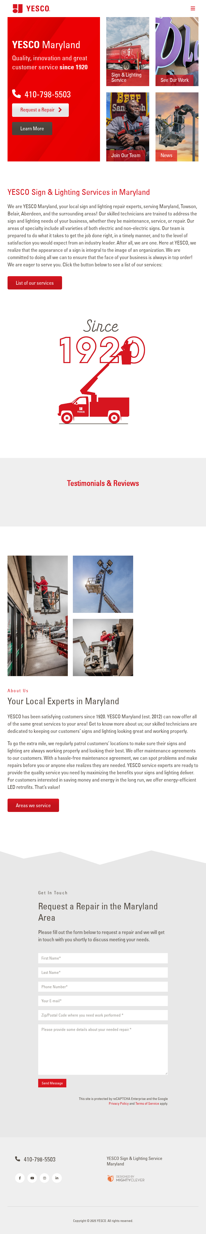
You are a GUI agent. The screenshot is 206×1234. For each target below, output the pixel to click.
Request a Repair (38, 110)
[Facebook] (20, 1178)
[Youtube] (32, 1178)
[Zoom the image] (125, 1178)
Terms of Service (147, 1103)
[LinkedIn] (57, 1178)
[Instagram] (44, 1178)
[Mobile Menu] (192, 8)
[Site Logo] (31, 8)
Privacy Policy (119, 1103)
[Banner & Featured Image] (127, 51)
